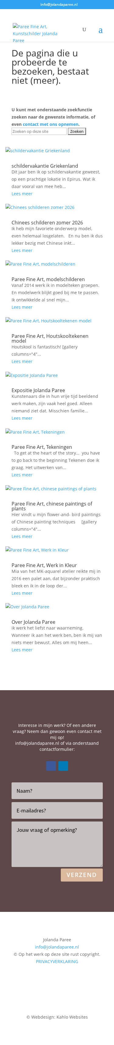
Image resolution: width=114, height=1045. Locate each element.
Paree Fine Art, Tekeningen (42, 447)
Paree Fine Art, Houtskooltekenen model (50, 338)
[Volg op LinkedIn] (63, 766)
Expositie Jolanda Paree (38, 390)
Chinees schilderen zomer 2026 (47, 222)
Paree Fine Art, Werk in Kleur (44, 565)
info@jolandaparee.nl (37, 743)
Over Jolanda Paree (33, 622)
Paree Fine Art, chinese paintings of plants (52, 506)
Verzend (82, 875)
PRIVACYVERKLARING (57, 961)
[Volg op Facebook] (51, 766)
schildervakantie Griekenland (45, 166)
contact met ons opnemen (50, 124)
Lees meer (22, 194)
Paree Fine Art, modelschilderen (48, 279)
